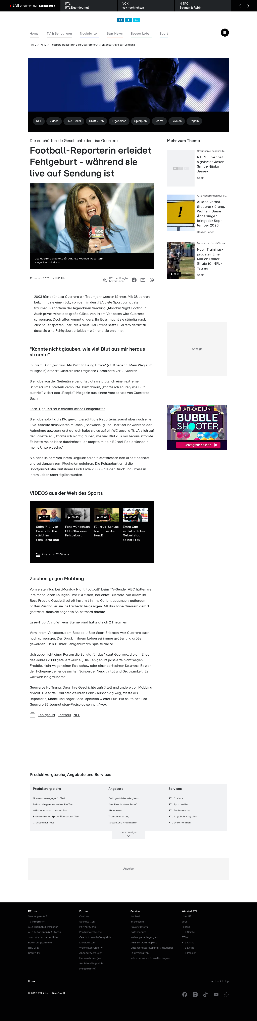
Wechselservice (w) (91, 948)
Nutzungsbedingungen (144, 937)
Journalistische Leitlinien (43, 937)
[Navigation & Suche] (225, 33)
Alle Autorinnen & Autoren (44, 932)
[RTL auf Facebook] (184, 994)
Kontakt (135, 916)
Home (31, 981)
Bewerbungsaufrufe (40, 942)
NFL (43, 45)
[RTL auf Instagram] (195, 994)
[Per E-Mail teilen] (143, 280)
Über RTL (187, 916)
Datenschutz (138, 932)
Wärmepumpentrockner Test (50, 810)
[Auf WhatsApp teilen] (151, 280)
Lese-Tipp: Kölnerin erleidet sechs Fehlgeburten (67, 409)
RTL (33, 45)
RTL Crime (188, 942)
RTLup (185, 937)
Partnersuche (87, 927)
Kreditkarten (87, 942)
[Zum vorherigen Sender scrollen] (240, 6)
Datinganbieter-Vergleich (124, 798)
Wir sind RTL (190, 911)
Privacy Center (139, 927)
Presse (186, 927)
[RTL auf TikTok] (205, 994)
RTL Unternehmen (179, 822)
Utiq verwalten (140, 953)
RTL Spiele (188, 932)
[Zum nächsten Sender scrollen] (248, 6)
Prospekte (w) (87, 969)
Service (135, 911)
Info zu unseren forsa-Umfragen (150, 958)
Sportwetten (87, 922)
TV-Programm (36, 922)
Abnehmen (114, 810)
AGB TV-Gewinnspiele (144, 942)
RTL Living (188, 948)
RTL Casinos (175, 798)
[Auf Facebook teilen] (134, 280)
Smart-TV (34, 953)
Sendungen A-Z (37, 916)
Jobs (185, 922)
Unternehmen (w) (90, 958)
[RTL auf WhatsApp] (226, 994)
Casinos (84, 916)
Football (64, 715)
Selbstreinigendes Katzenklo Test (53, 804)
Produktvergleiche (90, 932)
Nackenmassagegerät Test (49, 798)
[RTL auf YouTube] (216, 994)
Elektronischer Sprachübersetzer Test (56, 816)
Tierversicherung (118, 816)
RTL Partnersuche (179, 810)
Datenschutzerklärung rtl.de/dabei (152, 948)
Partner (84, 911)
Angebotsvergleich (91, 953)
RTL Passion (189, 953)
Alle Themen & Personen (43, 927)
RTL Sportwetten (178, 804)
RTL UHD (33, 948)
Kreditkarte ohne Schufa (123, 804)
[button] (48, 525)
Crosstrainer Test (43, 822)
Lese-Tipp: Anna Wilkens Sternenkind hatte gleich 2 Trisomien (78, 622)
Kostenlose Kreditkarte (122, 822)
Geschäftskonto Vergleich (95, 937)
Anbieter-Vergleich (91, 963)
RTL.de (32, 911)
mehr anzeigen (128, 832)
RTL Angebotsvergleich (182, 816)
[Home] (128, 20)
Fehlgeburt (64, 330)
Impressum (137, 922)
